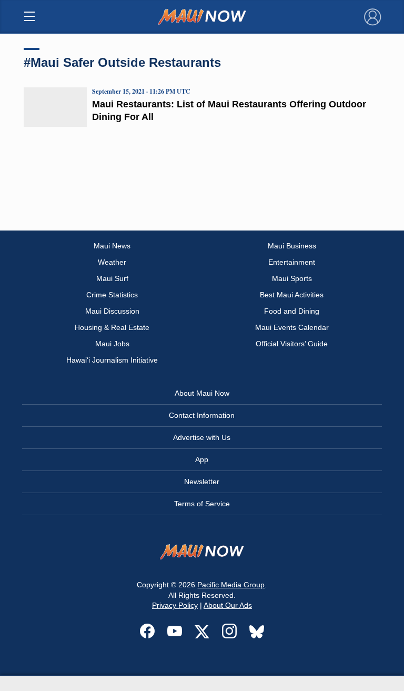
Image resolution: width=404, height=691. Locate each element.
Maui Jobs (112, 343)
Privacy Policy (175, 605)
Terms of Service (202, 503)
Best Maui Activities (292, 295)
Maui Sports (292, 278)
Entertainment (291, 262)
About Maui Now (202, 393)
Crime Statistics (112, 295)
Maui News (112, 246)
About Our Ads (228, 605)
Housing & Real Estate (112, 327)
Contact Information (202, 415)
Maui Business (292, 246)
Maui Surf (112, 278)
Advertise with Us (201, 437)
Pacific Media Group (231, 584)
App (201, 459)
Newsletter (201, 481)
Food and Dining (291, 311)
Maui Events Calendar (292, 327)
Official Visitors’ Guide (292, 343)
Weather (112, 262)
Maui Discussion (112, 311)
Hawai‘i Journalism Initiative (112, 360)
